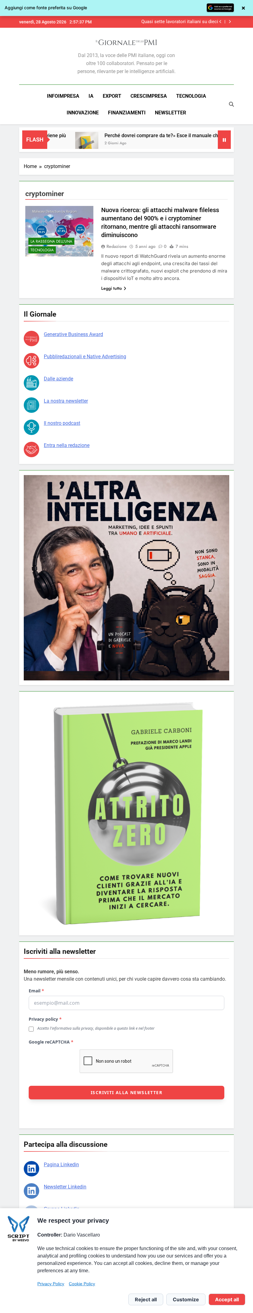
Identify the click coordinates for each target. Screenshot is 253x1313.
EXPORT (112, 96)
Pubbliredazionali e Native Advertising (85, 356)
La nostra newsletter (66, 401)
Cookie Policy (82, 1283)
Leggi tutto (111, 288)
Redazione (116, 246)
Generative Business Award (73, 334)
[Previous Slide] (220, 21)
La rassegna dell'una (51, 241)
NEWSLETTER (170, 113)
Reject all (146, 1299)
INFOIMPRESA (63, 96)
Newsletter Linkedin (65, 1187)
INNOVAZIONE (83, 113)
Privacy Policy (50, 1283)
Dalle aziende (58, 379)
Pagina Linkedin (61, 1164)
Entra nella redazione (66, 445)
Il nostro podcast (62, 423)
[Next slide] (230, 21)
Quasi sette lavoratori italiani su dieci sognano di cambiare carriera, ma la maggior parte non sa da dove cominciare (175, 21)
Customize (186, 1299)
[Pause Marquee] (224, 139)
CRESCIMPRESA (149, 96)
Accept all (227, 1299)
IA (91, 96)
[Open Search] (231, 104)
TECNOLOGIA (191, 96)
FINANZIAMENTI (127, 113)
